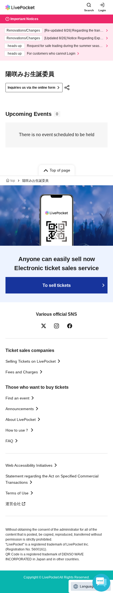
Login (102, 10)
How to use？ (17, 430)
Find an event (17, 398)
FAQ (9, 441)
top (12, 181)
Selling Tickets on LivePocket (30, 361)
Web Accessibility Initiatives (28, 465)
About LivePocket (20, 419)
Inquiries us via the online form (31, 87)
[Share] (67, 87)
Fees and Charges (21, 372)
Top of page (60, 170)
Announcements (19, 409)
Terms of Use (17, 493)
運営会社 (13, 504)
